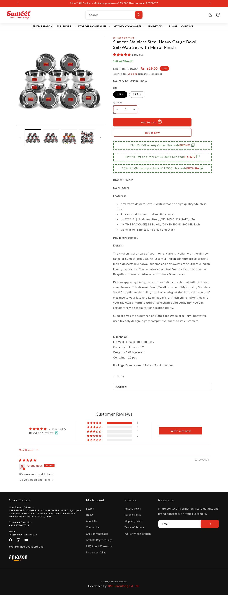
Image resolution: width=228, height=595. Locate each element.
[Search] (138, 15)
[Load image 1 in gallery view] (33, 137)
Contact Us (92, 527)
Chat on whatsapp (97, 533)
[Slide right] (100, 138)
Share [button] (120, 376)
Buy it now (152, 132)
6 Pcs (120, 94)
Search (90, 508)
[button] (65, 26)
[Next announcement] (211, 3)
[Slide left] (20, 138)
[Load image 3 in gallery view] (69, 137)
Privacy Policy (133, 508)
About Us (91, 520)
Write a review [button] (180, 431)
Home (89, 514)
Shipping (132, 73)
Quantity (118, 102)
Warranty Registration (138, 533)
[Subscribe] (210, 524)
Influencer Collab (96, 552)
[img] (28, 460)
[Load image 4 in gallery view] (87, 137)
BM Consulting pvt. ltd (123, 586)
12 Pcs (137, 94)
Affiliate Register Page (99, 539)
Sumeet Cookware (118, 581)
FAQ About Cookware (99, 546)
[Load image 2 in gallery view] (51, 137)
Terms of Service (134, 527)
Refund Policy (133, 514)
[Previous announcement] (17, 3)
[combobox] (114, 15)
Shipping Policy (134, 520)
